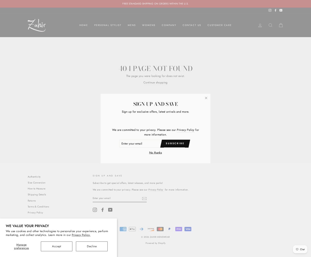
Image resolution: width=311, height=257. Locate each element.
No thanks (155, 152)
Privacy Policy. (81, 235)
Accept (56, 246)
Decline (92, 246)
